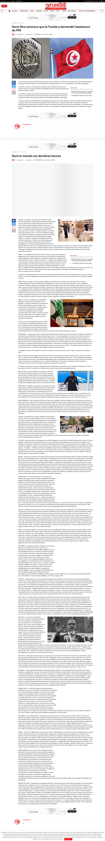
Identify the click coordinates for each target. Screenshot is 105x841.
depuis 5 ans (29, 34)
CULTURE (45, 11)
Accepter (68, 839)
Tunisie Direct (20, 34)
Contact (12, 1)
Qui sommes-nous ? (5, 1)
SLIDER (50, 34)
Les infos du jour (45, 34)
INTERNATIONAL (24, 11)
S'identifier (19, 1)
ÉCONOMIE (39, 11)
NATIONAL (14, 11)
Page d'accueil (15, 22)
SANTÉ (32, 11)
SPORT (58, 11)
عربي (5, 6)
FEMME (64, 11)
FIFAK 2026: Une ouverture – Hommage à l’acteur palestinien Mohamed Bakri (82, 92)
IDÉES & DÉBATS (71, 11)
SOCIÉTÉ (52, 11)
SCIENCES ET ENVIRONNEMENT (87, 11)
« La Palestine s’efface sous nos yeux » (81, 95)
